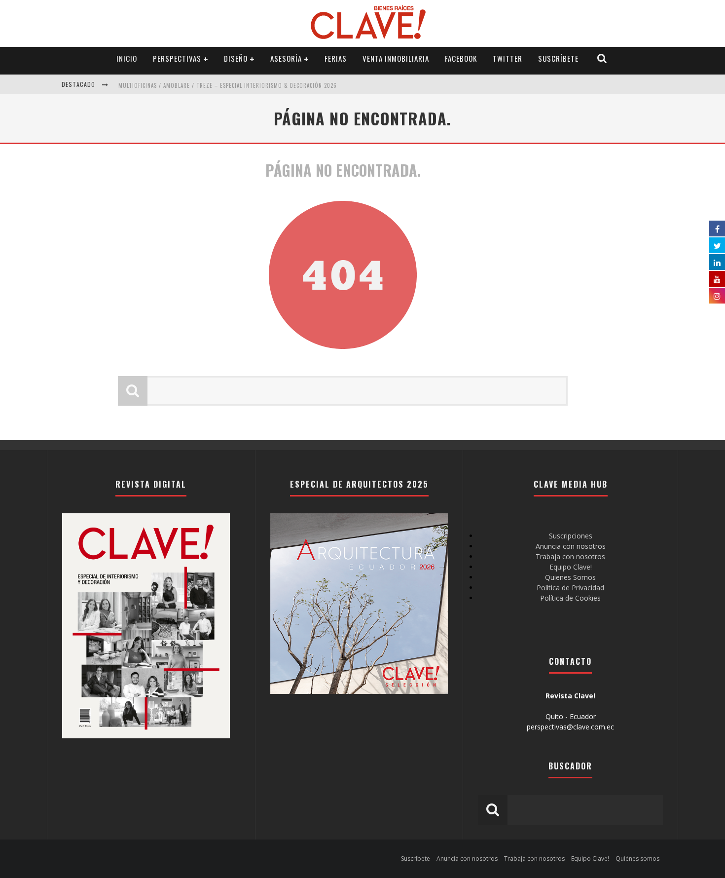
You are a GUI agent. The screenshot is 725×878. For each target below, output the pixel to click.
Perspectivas (177, 58)
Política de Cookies (570, 598)
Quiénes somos (637, 858)
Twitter (507, 58)
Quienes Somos (570, 577)
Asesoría (286, 58)
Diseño (236, 58)
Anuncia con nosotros (571, 546)
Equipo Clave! (570, 567)
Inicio (126, 58)
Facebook (461, 58)
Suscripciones (570, 535)
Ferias (336, 58)
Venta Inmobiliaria (395, 58)
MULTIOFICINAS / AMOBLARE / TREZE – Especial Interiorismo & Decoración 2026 (227, 85)
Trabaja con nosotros (570, 556)
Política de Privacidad (570, 587)
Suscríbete (558, 58)
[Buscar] (602, 58)
